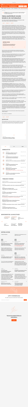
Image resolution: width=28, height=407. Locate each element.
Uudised (3, 187)
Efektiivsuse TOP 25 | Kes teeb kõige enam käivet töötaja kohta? (15, 160)
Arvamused (7, 163)
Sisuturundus (17, 281)
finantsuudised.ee (13, 4)
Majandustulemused (9, 167)
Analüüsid (7, 172)
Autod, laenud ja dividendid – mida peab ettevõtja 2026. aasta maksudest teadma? (19, 284)
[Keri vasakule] (3, 47)
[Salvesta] (25, 155)
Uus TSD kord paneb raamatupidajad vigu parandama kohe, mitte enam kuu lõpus (6, 271)
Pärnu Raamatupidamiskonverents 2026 (20, 224)
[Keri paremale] (24, 47)
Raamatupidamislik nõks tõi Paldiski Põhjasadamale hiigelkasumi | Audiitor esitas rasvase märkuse (6, 244)
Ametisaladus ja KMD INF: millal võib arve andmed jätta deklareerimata (13, 185)
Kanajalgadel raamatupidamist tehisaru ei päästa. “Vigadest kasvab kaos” (13, 204)
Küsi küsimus (9, 8)
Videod (19, 8)
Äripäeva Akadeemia (13, 223)
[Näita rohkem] (24, 4)
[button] (12, 300)
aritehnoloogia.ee (17, 4)
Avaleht (2, 8)
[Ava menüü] (4, 4)
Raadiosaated (16, 8)
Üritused (12, 8)
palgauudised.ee (8, 4)
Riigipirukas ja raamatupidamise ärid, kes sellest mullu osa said (13, 196)
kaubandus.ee (21, 4)
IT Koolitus (5, 223)
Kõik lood (5, 8)
